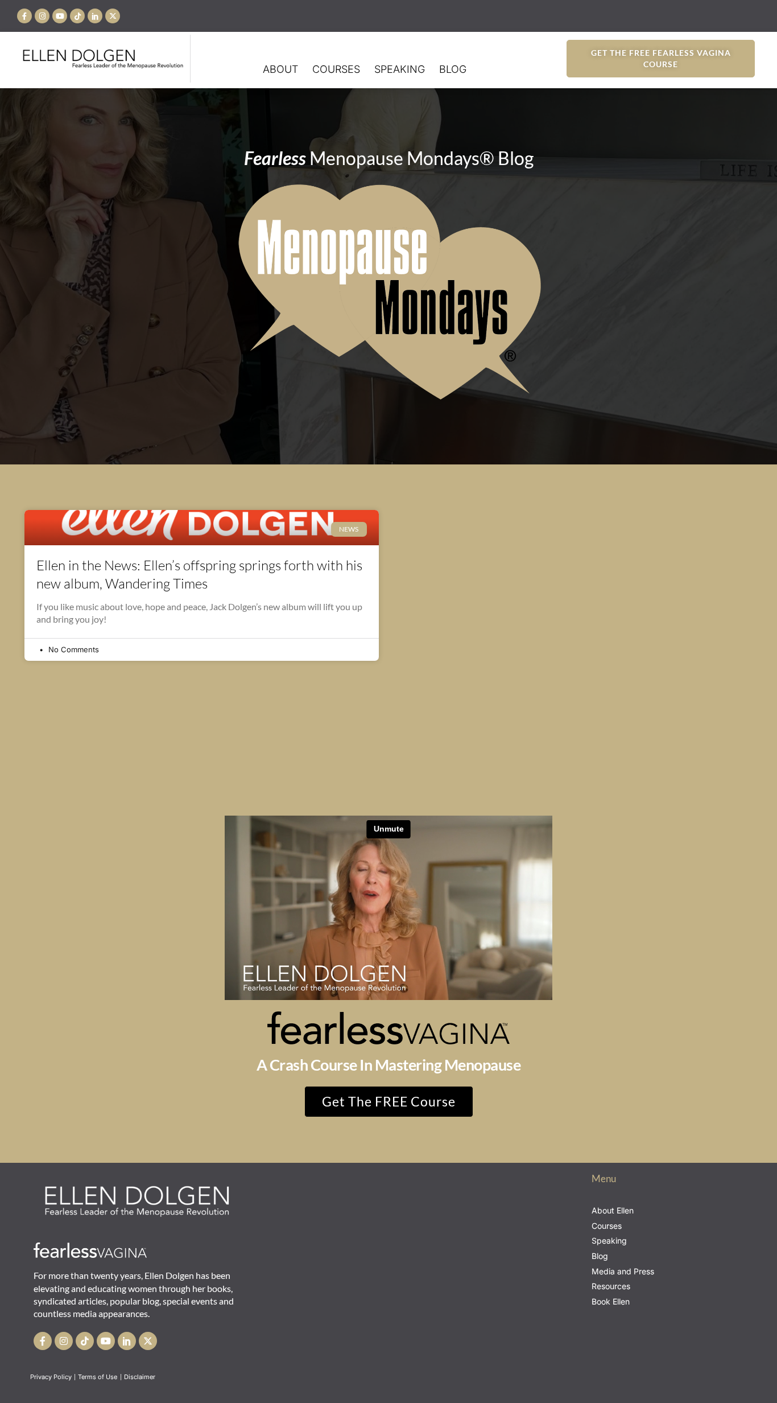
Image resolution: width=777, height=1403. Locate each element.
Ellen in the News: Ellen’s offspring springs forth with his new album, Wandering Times (199, 574)
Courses (336, 69)
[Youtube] (59, 16)
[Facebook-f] (24, 16)
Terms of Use (98, 1377)
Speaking (399, 69)
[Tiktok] (77, 16)
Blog (452, 69)
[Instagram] (42, 16)
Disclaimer (140, 1377)
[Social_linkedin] (95, 16)
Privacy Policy (51, 1377)
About (280, 69)
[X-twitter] (112, 16)
